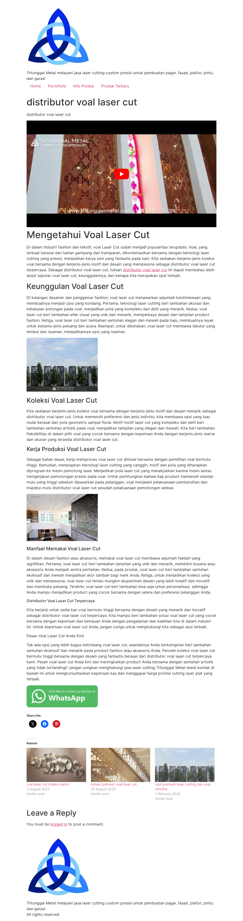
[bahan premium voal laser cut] (120, 765)
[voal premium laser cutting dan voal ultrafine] (185, 765)
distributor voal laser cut (145, 269)
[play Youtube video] (121, 174)
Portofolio (57, 86)
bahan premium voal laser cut (114, 784)
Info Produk (83, 86)
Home (35, 86)
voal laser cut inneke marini (48, 784)
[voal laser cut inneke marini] (56, 765)
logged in (58, 824)
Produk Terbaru (115, 86)
